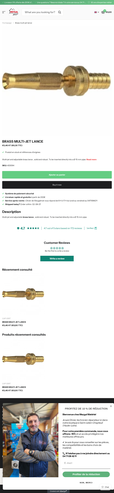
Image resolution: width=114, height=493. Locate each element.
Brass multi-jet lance (14, 322)
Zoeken (59, 12)
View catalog (3, 12)
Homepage (7, 23)
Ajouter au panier (57, 175)
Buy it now (57, 185)
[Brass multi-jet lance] (23, 294)
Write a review (57, 258)
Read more (91, 159)
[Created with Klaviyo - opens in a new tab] (58, 491)
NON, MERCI (86, 483)
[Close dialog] (111, 406)
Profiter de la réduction (86, 474)
